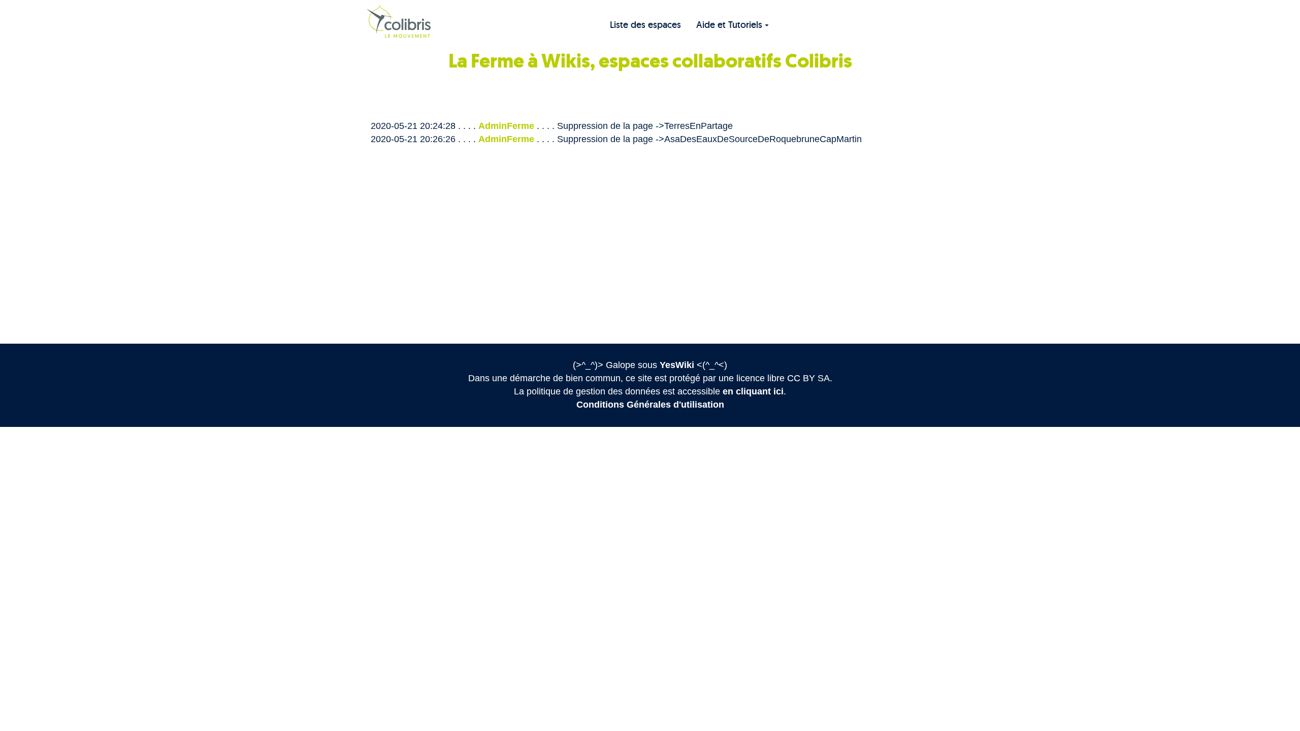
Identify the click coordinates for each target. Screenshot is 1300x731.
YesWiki (677, 365)
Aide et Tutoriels (729, 24)
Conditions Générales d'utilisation (650, 405)
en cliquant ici (753, 391)
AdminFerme (506, 126)
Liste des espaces (645, 24)
